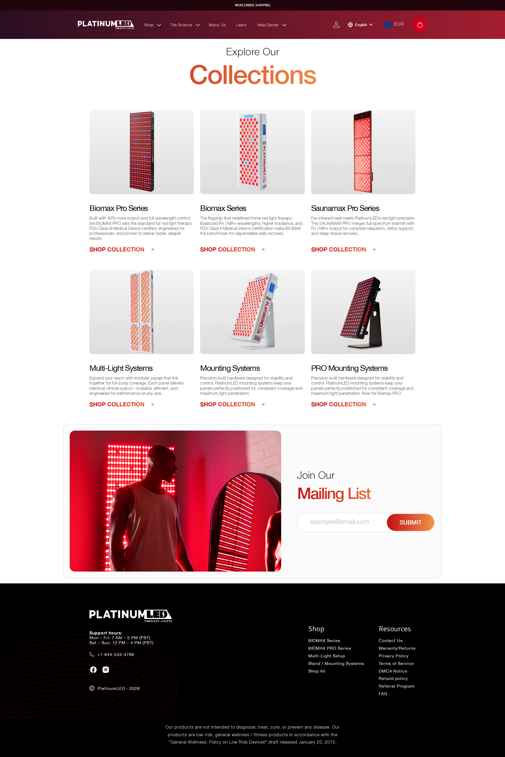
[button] (152, 25)
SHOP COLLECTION (116, 249)
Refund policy (393, 678)
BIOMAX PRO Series (329, 648)
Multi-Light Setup (326, 655)
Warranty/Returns (397, 648)
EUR (399, 24)
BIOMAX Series (324, 640)
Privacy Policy (394, 655)
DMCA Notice (393, 671)
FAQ (383, 693)
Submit (411, 522)
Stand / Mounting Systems (336, 663)
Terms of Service (396, 663)
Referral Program (397, 686)
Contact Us (391, 640)
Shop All (317, 671)
